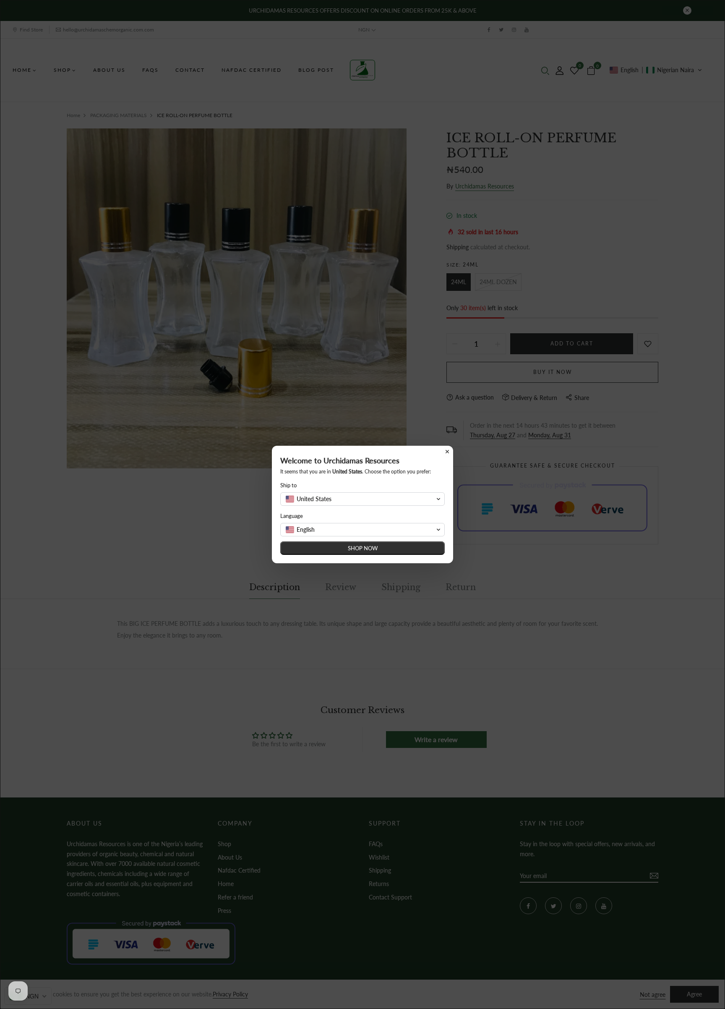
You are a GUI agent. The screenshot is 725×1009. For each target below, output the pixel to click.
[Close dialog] (447, 451)
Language (291, 515)
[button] (362, 499)
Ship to (288, 485)
